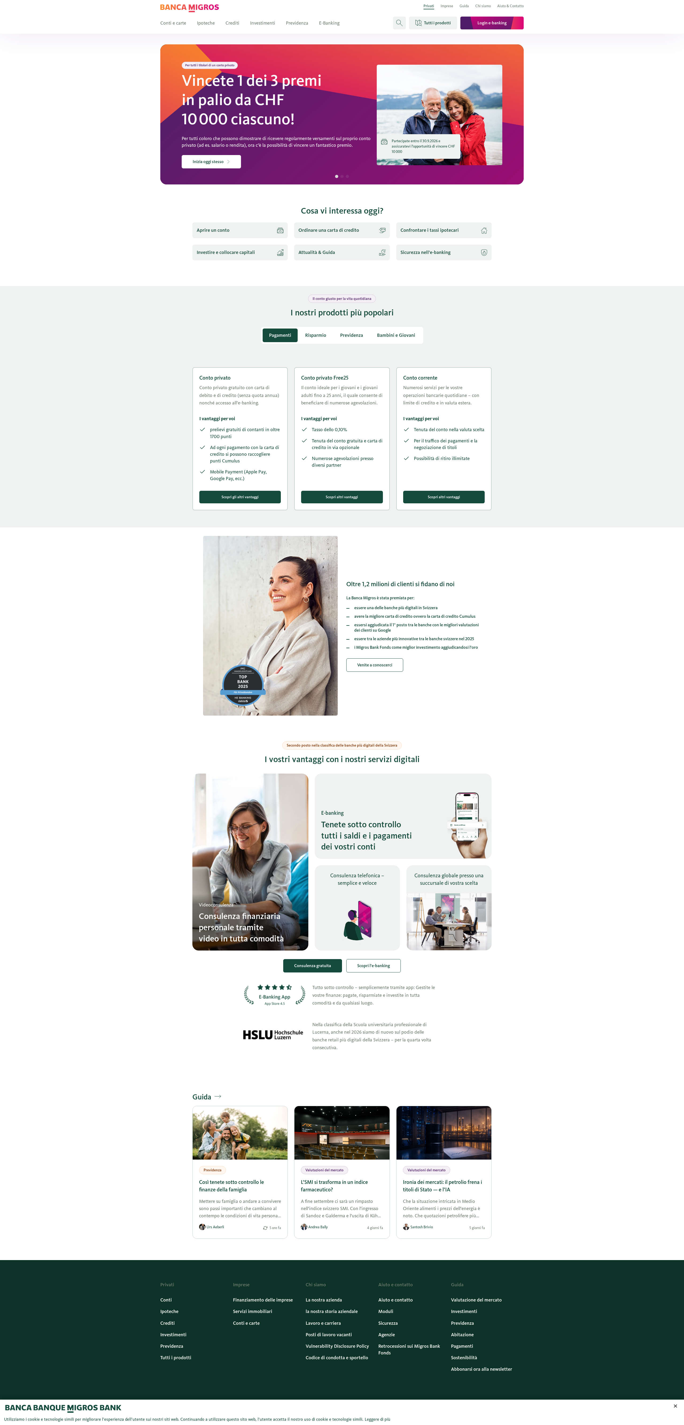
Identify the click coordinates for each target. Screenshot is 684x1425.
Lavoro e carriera (323, 1323)
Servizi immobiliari (252, 1311)
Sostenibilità (464, 1358)
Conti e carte (173, 23)
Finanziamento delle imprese (263, 1300)
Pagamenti (462, 1346)
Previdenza (297, 23)
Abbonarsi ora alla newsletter (481, 1369)
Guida (464, 6)
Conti (166, 1300)
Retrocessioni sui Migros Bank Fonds (409, 1349)
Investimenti (262, 23)
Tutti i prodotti (175, 1358)
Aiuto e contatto (395, 1300)
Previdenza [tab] (351, 335)
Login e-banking (492, 22)
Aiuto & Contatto (510, 6)
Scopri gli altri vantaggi (240, 497)
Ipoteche (206, 23)
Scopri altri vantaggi (342, 497)
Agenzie (386, 1335)
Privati (428, 6)
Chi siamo (483, 6)
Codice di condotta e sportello (337, 1358)
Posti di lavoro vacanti (329, 1335)
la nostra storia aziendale (332, 1311)
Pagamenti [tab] (280, 335)
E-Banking (329, 23)
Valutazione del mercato (476, 1300)
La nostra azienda (324, 1300)
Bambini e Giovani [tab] (396, 335)
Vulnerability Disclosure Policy (337, 1346)
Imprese (447, 6)
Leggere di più (377, 1419)
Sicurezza (388, 1323)
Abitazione (462, 1335)
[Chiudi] (675, 1406)
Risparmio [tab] (315, 335)
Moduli (385, 1311)
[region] (342, 1412)
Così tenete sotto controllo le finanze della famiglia (231, 1186)
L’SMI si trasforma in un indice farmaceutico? (334, 1186)
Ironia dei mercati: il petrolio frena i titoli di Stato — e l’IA (442, 1186)
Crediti (232, 23)
